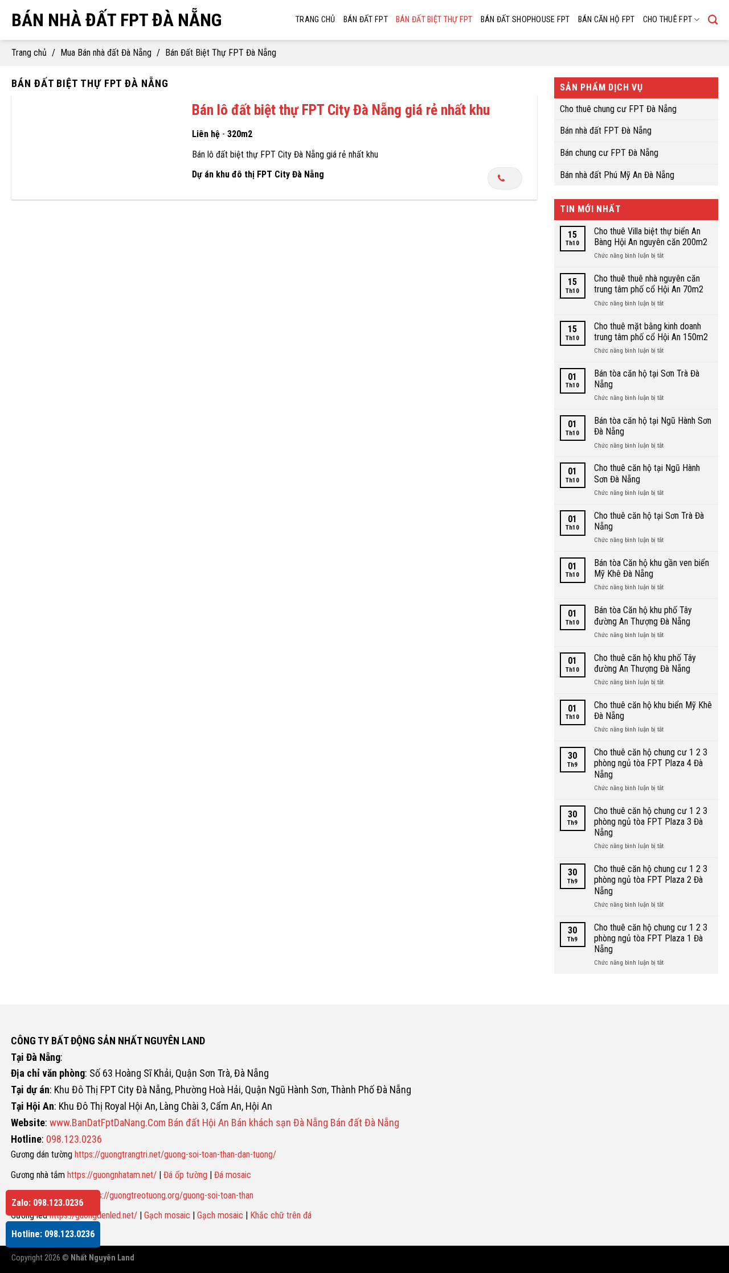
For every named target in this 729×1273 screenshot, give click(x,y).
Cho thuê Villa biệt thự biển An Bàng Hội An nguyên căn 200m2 (650, 236)
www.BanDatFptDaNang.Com (108, 1123)
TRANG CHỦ (315, 19)
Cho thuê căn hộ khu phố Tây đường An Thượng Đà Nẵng (644, 662)
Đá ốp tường (185, 1174)
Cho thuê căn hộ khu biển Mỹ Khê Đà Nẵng (652, 710)
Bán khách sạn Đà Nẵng (279, 1123)
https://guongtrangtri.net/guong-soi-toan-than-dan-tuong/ (175, 1154)
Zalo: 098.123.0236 (47, 1202)
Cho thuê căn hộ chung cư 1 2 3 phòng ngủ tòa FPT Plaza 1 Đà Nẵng (650, 937)
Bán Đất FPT (365, 19)
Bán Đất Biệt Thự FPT (434, 19)
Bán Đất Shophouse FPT (525, 19)
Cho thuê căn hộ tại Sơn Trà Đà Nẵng (648, 520)
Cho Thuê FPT (667, 19)
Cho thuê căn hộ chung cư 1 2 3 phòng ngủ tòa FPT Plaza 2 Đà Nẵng (650, 879)
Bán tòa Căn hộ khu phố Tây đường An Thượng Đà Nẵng (642, 615)
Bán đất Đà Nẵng (364, 1123)
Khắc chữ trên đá (281, 1215)
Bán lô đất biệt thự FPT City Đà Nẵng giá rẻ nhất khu (341, 109)
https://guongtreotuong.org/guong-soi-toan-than (168, 1195)
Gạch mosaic (167, 1215)
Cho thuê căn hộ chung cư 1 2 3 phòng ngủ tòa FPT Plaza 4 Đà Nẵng (650, 763)
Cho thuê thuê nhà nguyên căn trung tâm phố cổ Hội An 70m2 (648, 284)
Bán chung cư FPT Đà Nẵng (609, 152)
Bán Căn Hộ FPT (606, 19)
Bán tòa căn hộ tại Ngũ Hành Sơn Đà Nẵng (652, 426)
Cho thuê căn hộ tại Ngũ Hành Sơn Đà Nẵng (646, 473)
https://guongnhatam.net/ (112, 1174)
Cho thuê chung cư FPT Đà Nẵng (618, 108)
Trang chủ (29, 52)
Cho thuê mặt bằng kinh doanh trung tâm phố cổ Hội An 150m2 (650, 331)
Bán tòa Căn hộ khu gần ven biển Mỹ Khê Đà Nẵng (650, 568)
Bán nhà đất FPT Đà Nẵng (116, 20)
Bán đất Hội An (198, 1123)
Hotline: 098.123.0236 (53, 1234)
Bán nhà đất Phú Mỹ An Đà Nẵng (617, 174)
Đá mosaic (232, 1174)
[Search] (713, 20)
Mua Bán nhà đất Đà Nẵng (105, 52)
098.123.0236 (74, 1139)
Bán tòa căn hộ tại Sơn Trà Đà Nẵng (646, 378)
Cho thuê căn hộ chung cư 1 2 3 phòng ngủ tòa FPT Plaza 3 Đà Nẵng (650, 821)
